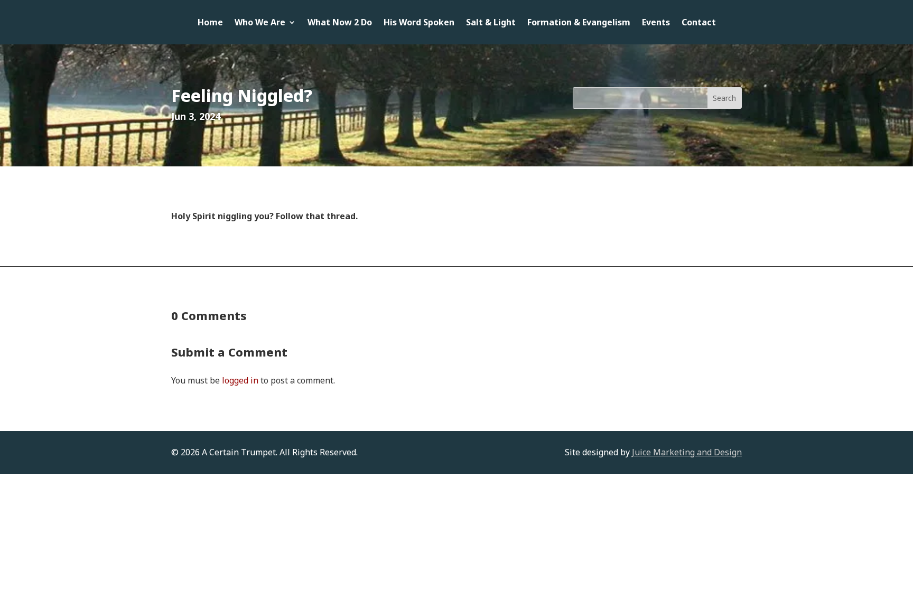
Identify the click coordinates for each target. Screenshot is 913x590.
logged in (240, 380)
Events (656, 23)
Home (210, 23)
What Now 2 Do (340, 23)
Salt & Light (491, 23)
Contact (699, 23)
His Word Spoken (419, 23)
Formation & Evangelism (578, 23)
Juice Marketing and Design (687, 452)
